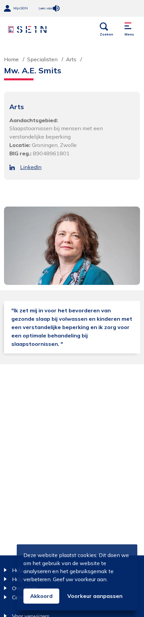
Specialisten (42, 59)
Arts (71, 59)
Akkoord (41, 596)
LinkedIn (31, 167)
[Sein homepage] (27, 29)
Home (11, 59)
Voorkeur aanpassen (95, 596)
